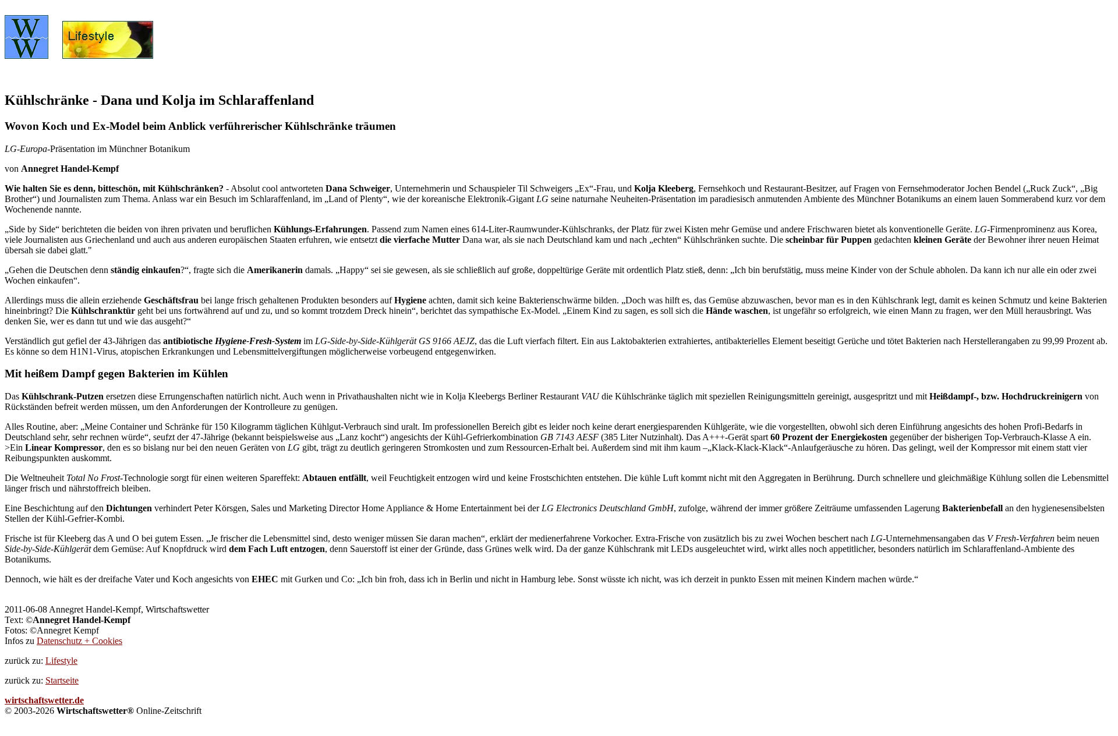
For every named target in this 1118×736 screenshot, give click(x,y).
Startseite (62, 680)
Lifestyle (61, 661)
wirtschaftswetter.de (44, 700)
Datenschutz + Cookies (79, 641)
